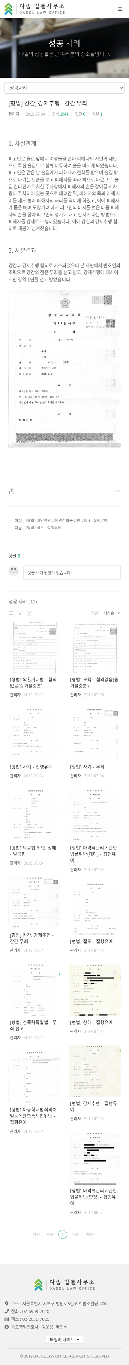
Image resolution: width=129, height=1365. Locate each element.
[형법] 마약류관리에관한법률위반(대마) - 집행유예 (67, 520)
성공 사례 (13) (22, 601)
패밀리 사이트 (63, 1339)
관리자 (13, 114)
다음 (75, 1234)
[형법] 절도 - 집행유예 (44, 527)
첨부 (97, 114)
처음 (36, 1234)
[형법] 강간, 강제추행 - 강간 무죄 (47, 103)
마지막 (91, 1234)
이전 (50, 1234)
